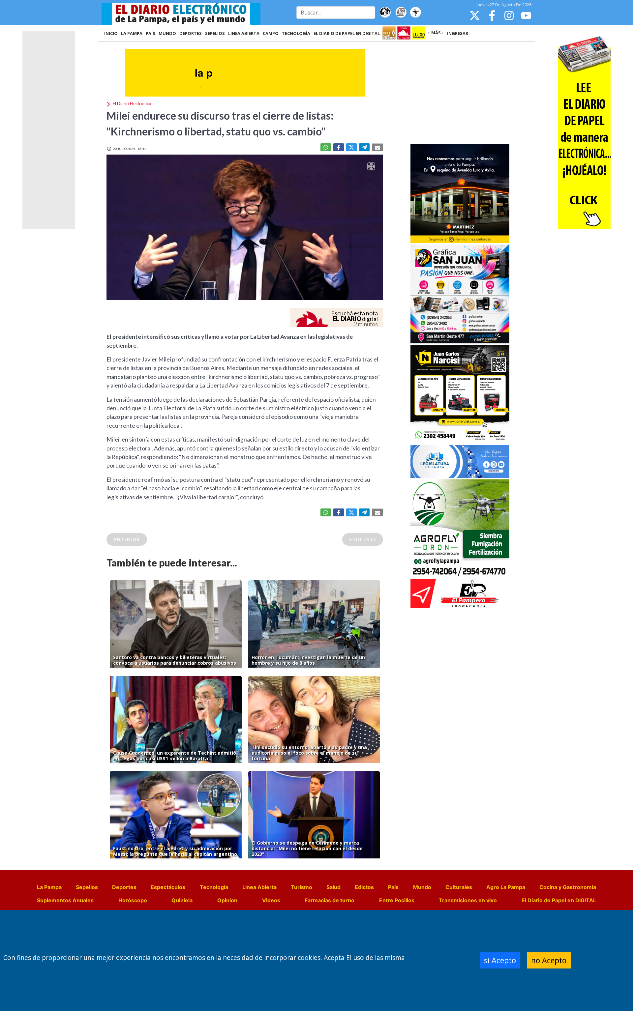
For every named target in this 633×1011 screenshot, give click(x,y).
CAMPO (271, 33)
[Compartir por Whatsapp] (325, 147)
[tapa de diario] (401, 12)
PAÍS (150, 33)
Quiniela (182, 900)
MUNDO (167, 33)
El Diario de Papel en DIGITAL (347, 33)
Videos (271, 900)
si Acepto (500, 960)
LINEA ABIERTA (243, 33)
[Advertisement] (459, 93)
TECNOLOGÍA (296, 33)
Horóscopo (132, 900)
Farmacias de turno (329, 900)
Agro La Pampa (505, 887)
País (393, 887)
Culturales (458, 887)
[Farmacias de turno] (415, 12)
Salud (333, 887)
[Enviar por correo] (377, 147)
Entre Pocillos (396, 900)
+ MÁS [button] (434, 33)
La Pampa (49, 887)
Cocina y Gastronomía (567, 887)
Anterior (126, 539)
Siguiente (362, 539)
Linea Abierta (259, 887)
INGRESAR (457, 33)
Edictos (364, 887)
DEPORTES (190, 33)
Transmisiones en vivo (468, 900)
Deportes (124, 887)
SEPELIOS (215, 33)
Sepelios (87, 887)
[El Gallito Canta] (385, 12)
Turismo (301, 887)
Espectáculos (168, 887)
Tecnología (214, 887)
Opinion (227, 900)
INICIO (111, 33)
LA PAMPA (131, 33)
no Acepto (548, 960)
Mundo (422, 887)
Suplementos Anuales (65, 900)
